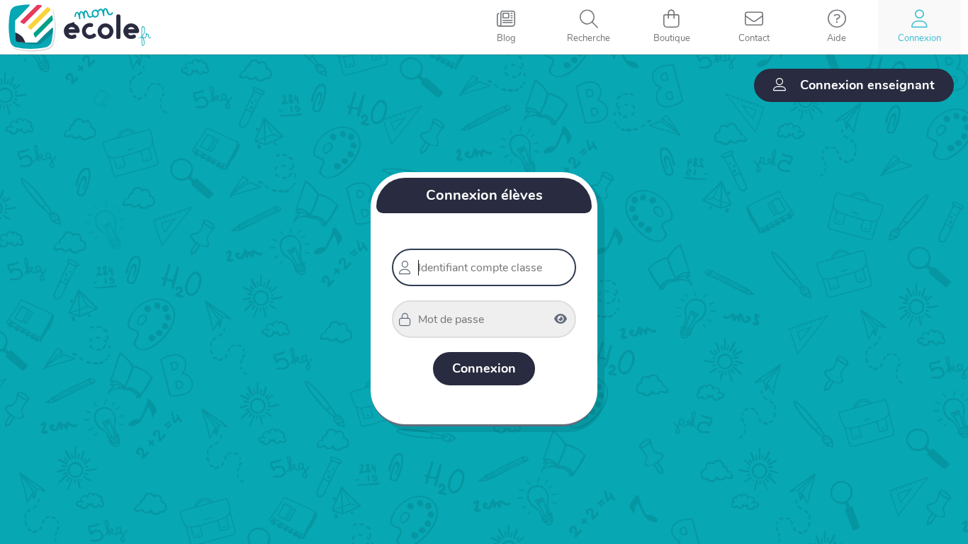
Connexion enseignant (867, 85)
